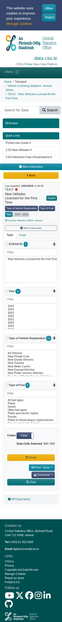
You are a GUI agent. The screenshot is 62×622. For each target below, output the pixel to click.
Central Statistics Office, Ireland (25, 220)
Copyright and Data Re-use (21, 569)
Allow (49, 8)
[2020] (31, 322)
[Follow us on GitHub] (9, 606)
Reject (50, 17)
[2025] (31, 306)
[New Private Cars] (31, 356)
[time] (7, 291)
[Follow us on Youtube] (10, 597)
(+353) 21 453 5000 (21, 542)
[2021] (31, 319)
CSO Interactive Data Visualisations (28, 157)
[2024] (31, 309)
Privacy (9, 565)
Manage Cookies (19, 24)
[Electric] (31, 417)
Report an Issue (14, 578)
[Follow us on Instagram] (39, 597)
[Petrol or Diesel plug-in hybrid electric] (31, 420)
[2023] (31, 313)
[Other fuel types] (31, 410)
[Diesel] (31, 407)
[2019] (31, 326)
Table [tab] (10, 235)
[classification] (7, 338)
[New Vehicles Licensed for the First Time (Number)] (31, 259)
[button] (25, 435)
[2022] (31, 316)
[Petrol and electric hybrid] (31, 413)
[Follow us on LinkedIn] (47, 597)
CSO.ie (9, 561)
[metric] (7, 244)
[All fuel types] (31, 400)
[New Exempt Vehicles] (31, 370)
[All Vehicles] (31, 353)
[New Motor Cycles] (31, 366)
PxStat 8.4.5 (12, 582)
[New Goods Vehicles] (31, 359)
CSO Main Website (18, 149)
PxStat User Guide (17, 142)
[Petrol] (31, 403)
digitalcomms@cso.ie (26, 548)
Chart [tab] (22, 235)
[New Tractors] (31, 363)
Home (8, 81)
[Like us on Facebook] (30, 597)
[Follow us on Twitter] (20, 597)
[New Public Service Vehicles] (31, 373)
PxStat (28, 64)
